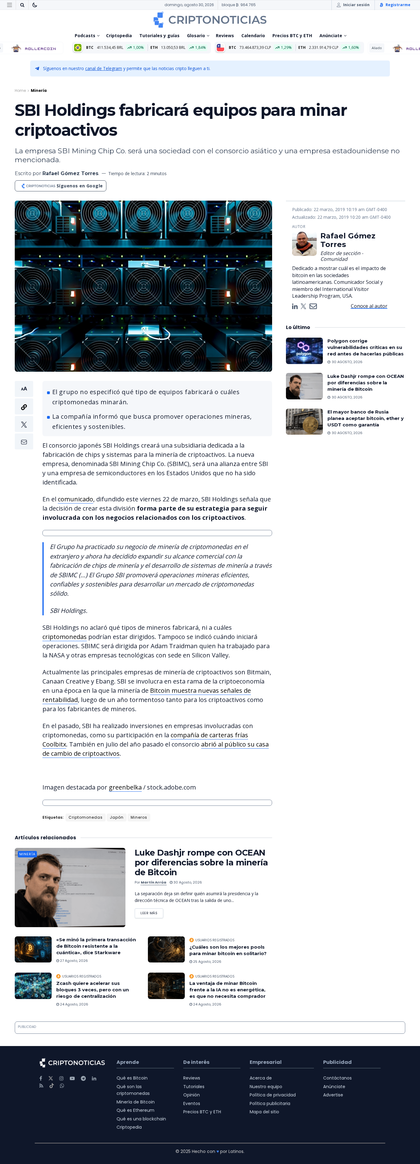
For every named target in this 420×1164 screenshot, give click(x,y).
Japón (117, 817)
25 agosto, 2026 (206, 961)
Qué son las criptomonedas (133, 1090)
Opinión (191, 1095)
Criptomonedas (86, 817)
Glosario (196, 35)
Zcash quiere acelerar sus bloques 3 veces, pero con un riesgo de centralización (92, 989)
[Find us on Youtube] (72, 1078)
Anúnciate (330, 35)
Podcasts (85, 35)
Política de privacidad (273, 1095)
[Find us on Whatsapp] (62, 1085)
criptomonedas (64, 637)
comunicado (75, 499)
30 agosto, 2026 (187, 882)
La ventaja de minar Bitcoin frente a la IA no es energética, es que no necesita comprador (227, 989)
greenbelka (125, 787)
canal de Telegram (103, 68)
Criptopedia (119, 35)
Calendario (253, 35)
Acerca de (261, 1078)
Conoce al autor (369, 305)
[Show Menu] (9, 5)
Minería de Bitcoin (136, 1102)
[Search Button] (22, 5)
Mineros (139, 817)
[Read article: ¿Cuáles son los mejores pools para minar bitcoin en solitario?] (166, 949)
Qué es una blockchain (141, 1119)
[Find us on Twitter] (50, 1078)
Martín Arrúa (153, 882)
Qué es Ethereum (135, 1110)
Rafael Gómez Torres (70, 173)
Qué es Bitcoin (132, 1078)
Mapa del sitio (264, 1112)
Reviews (225, 35)
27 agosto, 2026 (73, 960)
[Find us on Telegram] (83, 1078)
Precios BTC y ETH (292, 35)
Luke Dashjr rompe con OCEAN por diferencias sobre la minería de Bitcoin (201, 862)
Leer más (152, 911)
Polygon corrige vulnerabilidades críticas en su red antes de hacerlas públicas (365, 347)
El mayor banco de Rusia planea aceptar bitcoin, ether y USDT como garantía (365, 418)
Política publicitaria (270, 1103)
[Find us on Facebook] (40, 1078)
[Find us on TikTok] (52, 1086)
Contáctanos (337, 1078)
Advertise (333, 1095)
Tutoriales (193, 1087)
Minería (39, 90)
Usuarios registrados (214, 940)
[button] (24, 415)
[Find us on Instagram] (61, 1078)
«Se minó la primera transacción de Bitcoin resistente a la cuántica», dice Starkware (96, 946)
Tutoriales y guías (159, 35)
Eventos (191, 1103)
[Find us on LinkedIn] (94, 1078)
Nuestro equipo (266, 1087)
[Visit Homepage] (210, 19)
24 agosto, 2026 (73, 1004)
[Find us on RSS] (41, 1085)
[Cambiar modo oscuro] (35, 5)
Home (20, 90)
